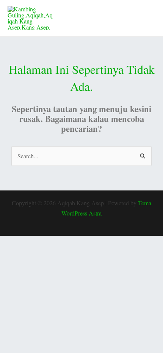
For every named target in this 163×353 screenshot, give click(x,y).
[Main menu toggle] (147, 18)
